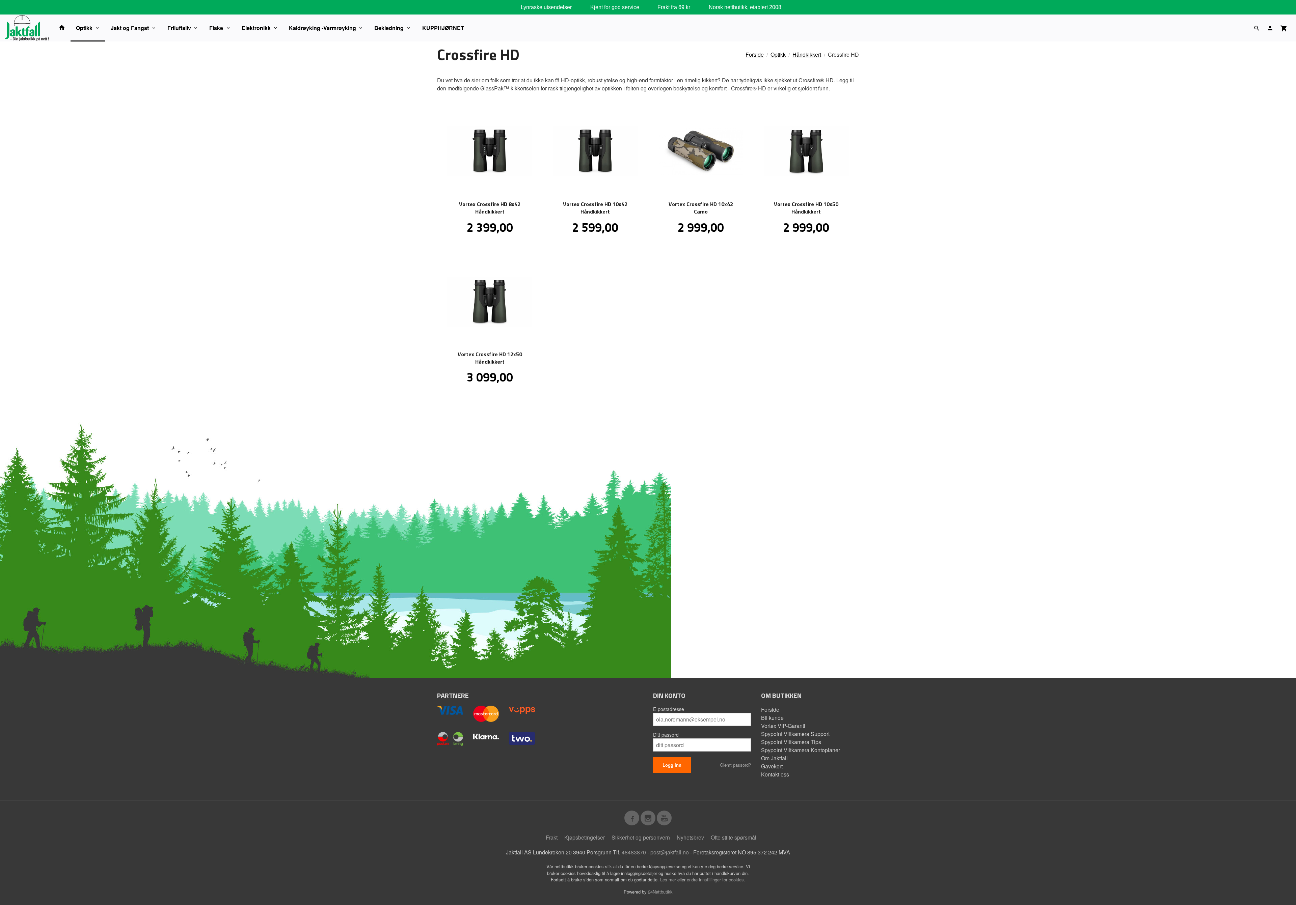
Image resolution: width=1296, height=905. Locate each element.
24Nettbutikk (660, 891)
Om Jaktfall (774, 758)
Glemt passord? (735, 765)
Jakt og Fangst (130, 28)
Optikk (84, 28)
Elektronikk (256, 28)
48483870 (634, 852)
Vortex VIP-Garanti (783, 726)
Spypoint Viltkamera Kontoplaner (800, 750)
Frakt (552, 837)
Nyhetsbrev (690, 837)
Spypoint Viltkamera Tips (791, 742)
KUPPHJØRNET (443, 28)
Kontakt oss (775, 774)
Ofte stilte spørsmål (733, 837)
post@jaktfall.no (669, 852)
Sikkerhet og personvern (641, 837)
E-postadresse (668, 709)
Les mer (668, 879)
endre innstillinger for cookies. (716, 879)
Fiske (216, 28)
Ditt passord (666, 734)
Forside (755, 54)
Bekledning (389, 28)
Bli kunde (772, 718)
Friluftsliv (179, 28)
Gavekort (772, 766)
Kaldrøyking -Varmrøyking (322, 28)
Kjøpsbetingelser (584, 837)
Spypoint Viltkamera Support (795, 734)
